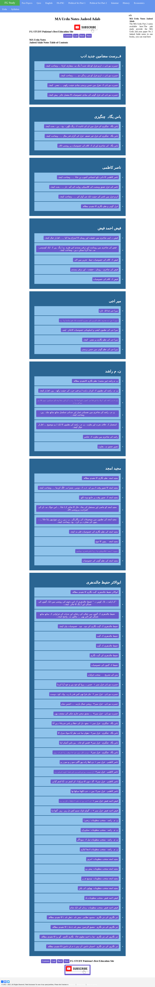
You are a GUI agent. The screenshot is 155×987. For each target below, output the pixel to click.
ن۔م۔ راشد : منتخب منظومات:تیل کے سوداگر (97, 840)
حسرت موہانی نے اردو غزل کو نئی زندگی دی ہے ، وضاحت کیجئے (89, 75)
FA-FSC (60, 3)
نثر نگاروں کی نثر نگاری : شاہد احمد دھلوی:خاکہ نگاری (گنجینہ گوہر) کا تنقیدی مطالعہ (79, 937)
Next (89, 36)
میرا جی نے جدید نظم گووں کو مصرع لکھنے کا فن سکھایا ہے (89, 320)
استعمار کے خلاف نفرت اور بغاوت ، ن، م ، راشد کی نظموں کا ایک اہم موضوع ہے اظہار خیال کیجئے (77, 425)
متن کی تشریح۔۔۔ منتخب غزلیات (103, 675)
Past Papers (27, 3)
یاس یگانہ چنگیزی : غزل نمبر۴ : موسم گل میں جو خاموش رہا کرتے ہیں (85, 752)
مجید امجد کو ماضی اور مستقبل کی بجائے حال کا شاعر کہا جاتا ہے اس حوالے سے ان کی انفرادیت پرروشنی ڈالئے (77, 508)
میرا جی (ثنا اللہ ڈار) (109, 311)
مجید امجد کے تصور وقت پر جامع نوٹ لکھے (99, 497)
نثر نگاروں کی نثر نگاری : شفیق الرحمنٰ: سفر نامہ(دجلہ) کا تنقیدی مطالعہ (84, 927)
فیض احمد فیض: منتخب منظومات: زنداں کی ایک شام (94, 908)
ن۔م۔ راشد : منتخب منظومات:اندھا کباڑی (99, 849)
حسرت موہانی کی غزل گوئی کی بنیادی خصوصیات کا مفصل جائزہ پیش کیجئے (83, 95)
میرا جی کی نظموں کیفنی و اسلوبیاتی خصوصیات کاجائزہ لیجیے (90, 330)
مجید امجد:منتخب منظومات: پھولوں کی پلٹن (98, 888)
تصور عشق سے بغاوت (108, 446)
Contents (68, 36)
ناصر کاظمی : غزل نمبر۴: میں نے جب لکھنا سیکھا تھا (94, 791)
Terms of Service (92, 984)
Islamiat (115, 3)
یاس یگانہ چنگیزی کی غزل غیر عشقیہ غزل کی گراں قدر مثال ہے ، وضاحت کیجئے (82, 136)
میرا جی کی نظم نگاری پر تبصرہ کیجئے (100, 340)
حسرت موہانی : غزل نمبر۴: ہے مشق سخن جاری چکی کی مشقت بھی (86, 714)
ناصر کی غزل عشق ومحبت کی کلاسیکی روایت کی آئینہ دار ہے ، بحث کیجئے (84, 187)
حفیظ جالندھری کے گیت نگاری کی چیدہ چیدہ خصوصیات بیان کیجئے (88, 626)
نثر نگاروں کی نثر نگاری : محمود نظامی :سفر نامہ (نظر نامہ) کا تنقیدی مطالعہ (83, 917)
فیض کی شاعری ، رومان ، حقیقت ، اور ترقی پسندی (94, 269)
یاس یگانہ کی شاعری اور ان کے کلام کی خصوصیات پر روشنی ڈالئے (88, 146)
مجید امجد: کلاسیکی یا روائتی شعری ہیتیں (97, 551)
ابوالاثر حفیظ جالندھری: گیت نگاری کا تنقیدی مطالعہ (94, 592)
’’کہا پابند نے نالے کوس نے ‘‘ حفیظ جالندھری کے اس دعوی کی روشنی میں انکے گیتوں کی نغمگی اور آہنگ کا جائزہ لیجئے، (77, 603)
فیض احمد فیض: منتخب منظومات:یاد (101, 898)
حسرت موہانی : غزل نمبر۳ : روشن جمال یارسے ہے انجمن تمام (89, 704)
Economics (139, 3)
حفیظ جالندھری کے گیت (107, 636)
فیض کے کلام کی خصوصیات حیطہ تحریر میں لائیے (96, 260)
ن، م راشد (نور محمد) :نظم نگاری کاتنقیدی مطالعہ (95, 381)
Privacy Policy (81, 984)
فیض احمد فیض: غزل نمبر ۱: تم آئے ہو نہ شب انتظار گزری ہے (89, 801)
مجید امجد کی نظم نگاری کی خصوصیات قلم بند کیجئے (94, 532)
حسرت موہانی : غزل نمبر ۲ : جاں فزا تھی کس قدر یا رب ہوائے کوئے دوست (84, 694)
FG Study (10, 2)
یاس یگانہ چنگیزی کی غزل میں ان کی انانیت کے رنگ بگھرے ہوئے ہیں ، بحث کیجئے (81, 126)
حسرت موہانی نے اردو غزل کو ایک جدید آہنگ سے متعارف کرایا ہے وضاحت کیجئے (81, 66)
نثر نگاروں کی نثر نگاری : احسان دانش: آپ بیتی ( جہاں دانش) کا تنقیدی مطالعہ (82, 946)
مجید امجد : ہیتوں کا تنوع (107, 541)
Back (82, 36)
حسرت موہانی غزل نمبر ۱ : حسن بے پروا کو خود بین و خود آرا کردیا (87, 684)
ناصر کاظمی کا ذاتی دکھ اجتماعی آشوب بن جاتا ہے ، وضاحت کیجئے (88, 177)
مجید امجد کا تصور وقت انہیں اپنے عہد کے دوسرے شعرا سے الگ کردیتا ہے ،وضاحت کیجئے (78, 488)
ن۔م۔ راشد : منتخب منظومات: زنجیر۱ (101, 820)
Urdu (4, 9)
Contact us (72, 984)
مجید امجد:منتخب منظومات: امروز (102, 859)
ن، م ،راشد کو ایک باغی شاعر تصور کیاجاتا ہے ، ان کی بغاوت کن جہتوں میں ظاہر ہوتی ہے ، (77, 401)
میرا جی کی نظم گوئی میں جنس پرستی (100, 349)
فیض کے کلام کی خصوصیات (105, 279)
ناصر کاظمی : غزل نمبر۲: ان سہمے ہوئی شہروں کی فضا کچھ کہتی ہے (86, 772)
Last (76, 36)
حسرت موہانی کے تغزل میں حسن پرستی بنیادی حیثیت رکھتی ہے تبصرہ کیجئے (83, 85)
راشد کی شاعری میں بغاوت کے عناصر (101, 437)
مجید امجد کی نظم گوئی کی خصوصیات (100, 561)
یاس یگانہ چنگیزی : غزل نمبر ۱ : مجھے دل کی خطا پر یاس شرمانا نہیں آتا (85, 723)
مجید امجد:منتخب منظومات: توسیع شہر (100, 878)
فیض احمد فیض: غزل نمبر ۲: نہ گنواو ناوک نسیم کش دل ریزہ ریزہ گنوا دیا (85, 811)
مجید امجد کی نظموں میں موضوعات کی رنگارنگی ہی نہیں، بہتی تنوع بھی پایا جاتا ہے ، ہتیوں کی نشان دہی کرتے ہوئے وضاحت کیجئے (77, 520)
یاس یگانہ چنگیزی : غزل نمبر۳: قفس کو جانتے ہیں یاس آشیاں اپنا (89, 743)
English (49, 3)
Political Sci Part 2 (98, 3)
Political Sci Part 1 (77, 3)
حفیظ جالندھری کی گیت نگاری (104, 655)
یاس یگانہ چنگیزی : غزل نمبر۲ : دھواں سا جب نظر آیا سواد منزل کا (88, 733)
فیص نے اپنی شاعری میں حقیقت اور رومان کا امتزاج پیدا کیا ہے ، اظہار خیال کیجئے (81, 238)
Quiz (39, 3)
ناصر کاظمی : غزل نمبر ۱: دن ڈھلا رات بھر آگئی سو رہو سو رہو (89, 762)
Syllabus (15, 9)
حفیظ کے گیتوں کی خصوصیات (104, 665)
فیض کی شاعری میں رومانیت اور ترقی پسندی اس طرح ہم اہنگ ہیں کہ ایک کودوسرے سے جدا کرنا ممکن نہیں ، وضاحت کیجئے (77, 248)
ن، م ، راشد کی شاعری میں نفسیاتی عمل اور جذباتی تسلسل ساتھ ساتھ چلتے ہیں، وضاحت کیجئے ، (77, 413)
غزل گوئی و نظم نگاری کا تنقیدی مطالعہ (100, 206)
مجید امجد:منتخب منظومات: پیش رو (102, 869)
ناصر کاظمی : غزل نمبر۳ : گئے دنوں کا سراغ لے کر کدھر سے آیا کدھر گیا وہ (84, 781)
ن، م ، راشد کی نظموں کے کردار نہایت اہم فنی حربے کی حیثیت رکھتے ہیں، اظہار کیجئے (78, 391)
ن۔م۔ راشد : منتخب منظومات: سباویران (100, 830)
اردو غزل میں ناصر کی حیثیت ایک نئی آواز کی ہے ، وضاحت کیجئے (88, 197)
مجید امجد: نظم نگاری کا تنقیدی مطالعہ (100, 478)
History (126, 3)
